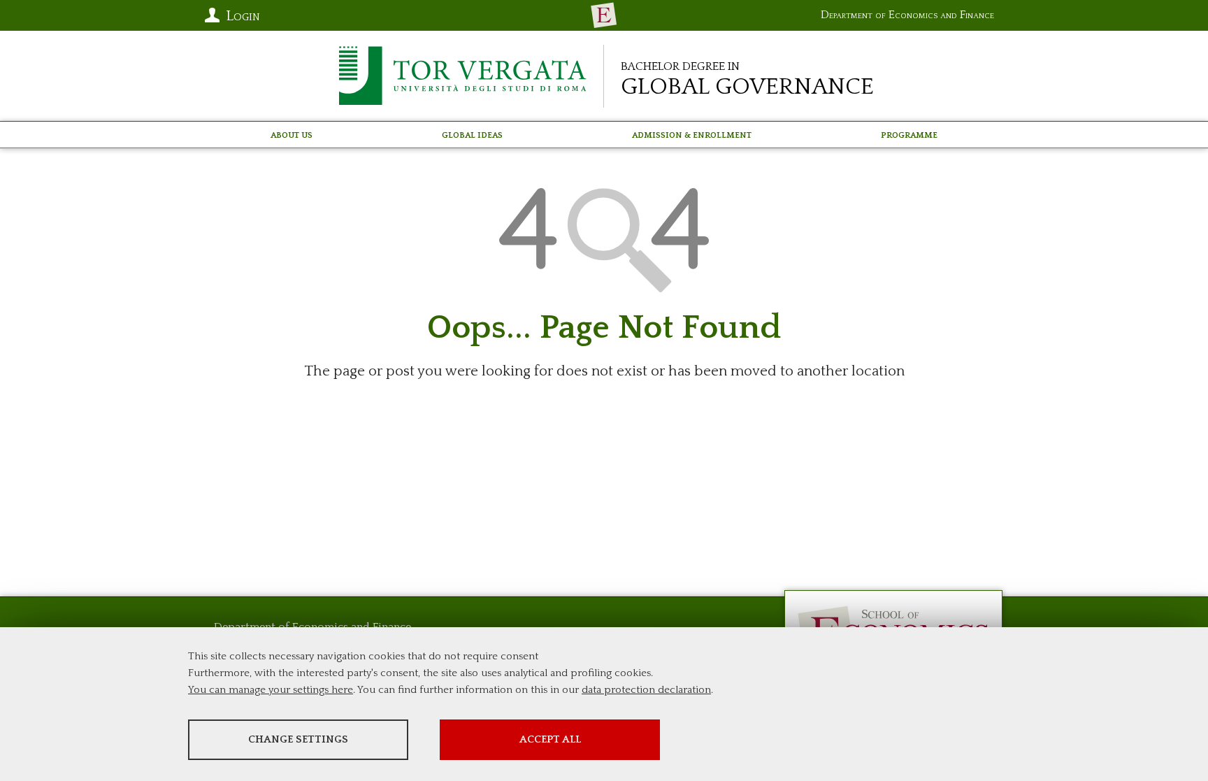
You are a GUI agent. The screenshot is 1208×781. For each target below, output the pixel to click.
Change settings (298, 739)
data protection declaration (646, 690)
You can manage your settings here (270, 690)
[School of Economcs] (604, 15)
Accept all (550, 739)
